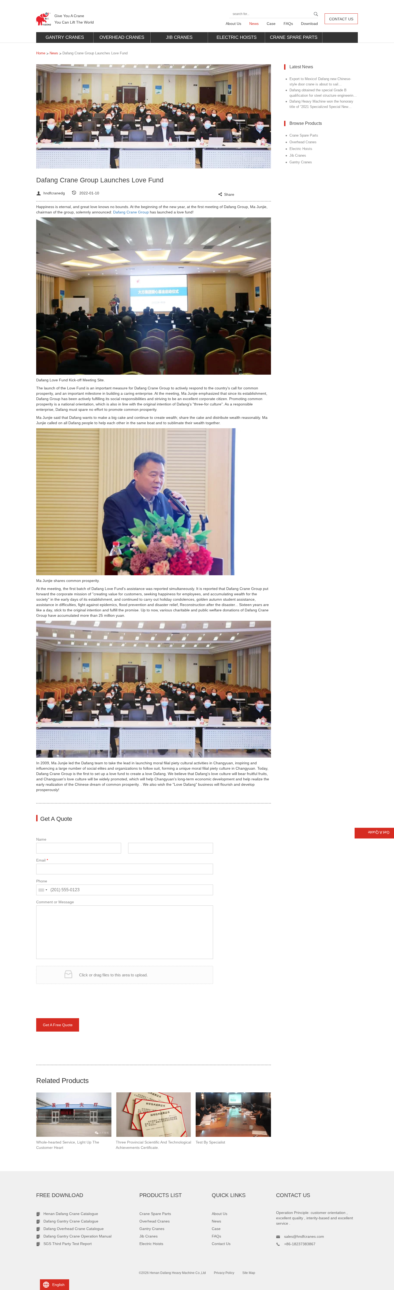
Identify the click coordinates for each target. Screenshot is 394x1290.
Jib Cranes (179, 37)
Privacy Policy (224, 1273)
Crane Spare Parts (293, 37)
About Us (233, 23)
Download (309, 23)
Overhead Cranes (121, 37)
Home (40, 53)
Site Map (248, 1273)
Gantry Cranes (65, 37)
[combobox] (42, 890)
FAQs (288, 23)
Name (41, 839)
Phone (41, 881)
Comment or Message (55, 902)
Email (42, 860)
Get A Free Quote (58, 1025)
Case (271, 23)
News (254, 23)
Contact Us (341, 19)
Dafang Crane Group (131, 212)
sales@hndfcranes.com (304, 1236)
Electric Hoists (237, 37)
